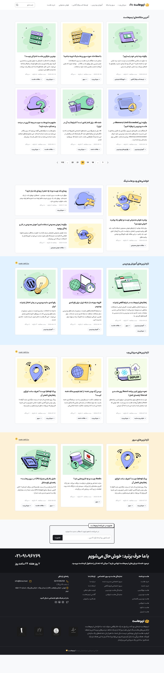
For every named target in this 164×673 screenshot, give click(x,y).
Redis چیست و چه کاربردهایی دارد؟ (87, 479)
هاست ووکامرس (143, 590)
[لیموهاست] (139, 4)
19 (88, 162)
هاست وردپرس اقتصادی (140, 598)
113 (62, 162)
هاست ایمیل (144, 611)
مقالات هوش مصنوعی (137, 245)
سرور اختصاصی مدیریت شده (112, 581)
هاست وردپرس (143, 594)
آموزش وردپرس (97, 5)
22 (72, 162)
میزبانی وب (122, 5)
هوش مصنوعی (64, 5)
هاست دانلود (144, 607)
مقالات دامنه (94, 149)
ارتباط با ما (91, 585)
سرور (84, 79)
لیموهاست (72, 650)
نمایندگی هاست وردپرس (113, 590)
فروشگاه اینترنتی (120, 79)
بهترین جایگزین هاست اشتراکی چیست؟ (40, 56)
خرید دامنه (145, 585)
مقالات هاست (36, 79)
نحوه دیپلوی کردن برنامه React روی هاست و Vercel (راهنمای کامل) (129, 393)
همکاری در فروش (89, 598)
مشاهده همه (24, 263)
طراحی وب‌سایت (139, 418)
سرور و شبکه (110, 5)
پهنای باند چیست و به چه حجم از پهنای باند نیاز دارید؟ (46, 191)
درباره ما (92, 581)
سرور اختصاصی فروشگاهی (113, 585)
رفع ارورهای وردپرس (122, 149)
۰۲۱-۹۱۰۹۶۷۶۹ (27, 556)
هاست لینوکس (144, 603)
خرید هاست (51, 5)
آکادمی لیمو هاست (88, 594)
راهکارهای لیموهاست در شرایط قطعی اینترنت (130, 303)
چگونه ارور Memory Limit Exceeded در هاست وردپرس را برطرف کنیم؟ (130, 124)
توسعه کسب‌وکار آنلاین (80, 5)
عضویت (58, 537)
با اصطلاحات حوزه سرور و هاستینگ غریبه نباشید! (82, 56)
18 (93, 162)
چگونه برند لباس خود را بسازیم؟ (135, 56)
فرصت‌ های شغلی (89, 590)
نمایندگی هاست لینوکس (114, 594)
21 (78, 162)
